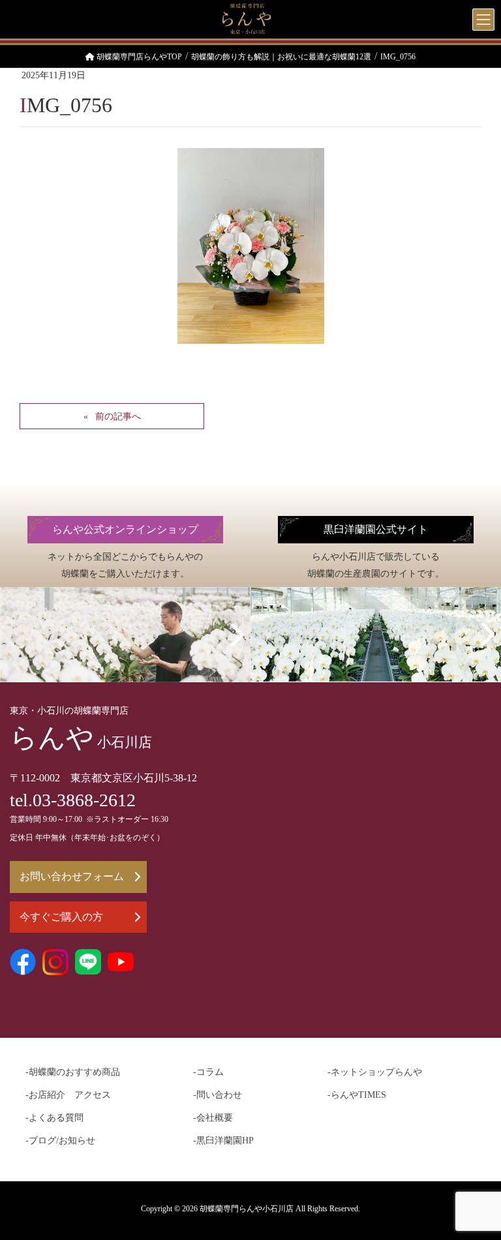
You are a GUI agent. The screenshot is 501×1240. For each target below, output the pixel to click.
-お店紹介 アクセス (68, 1095)
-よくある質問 (54, 1118)
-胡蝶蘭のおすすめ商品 (72, 1072)
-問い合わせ (217, 1095)
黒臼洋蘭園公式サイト (376, 529)
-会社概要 (213, 1118)
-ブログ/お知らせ (60, 1140)
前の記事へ (118, 416)
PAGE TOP (475, 1191)
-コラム (208, 1072)
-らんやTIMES (356, 1095)
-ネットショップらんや (374, 1072)
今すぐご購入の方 (61, 916)
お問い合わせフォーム (72, 876)
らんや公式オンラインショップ (125, 529)
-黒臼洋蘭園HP (223, 1140)
